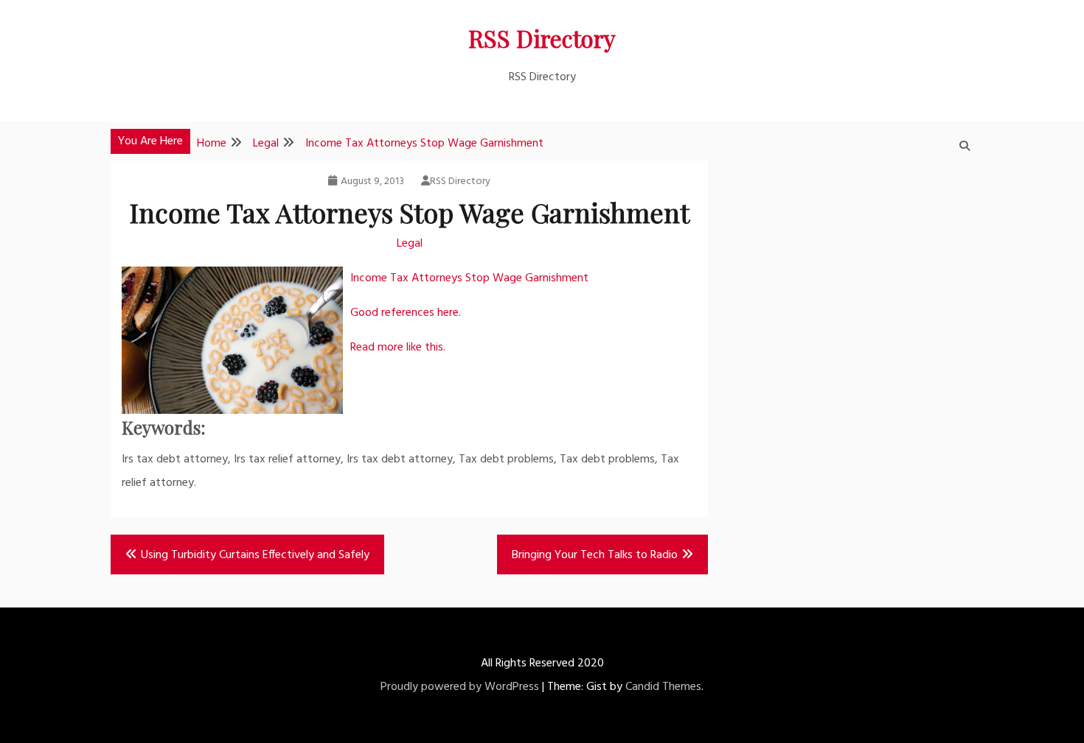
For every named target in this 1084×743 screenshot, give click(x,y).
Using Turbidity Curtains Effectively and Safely (255, 555)
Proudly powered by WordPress (460, 687)
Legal (410, 243)
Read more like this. (397, 347)
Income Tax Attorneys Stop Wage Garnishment (469, 278)
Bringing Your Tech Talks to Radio (595, 555)
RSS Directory (542, 38)
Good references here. (405, 313)
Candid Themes (663, 687)
